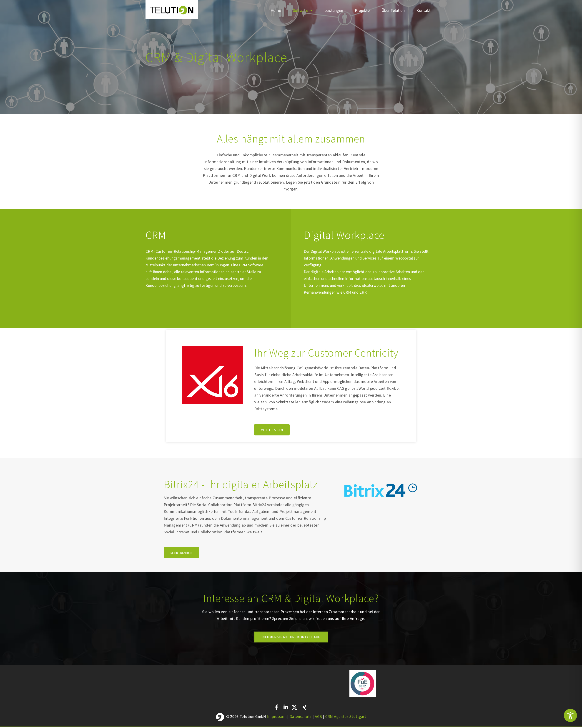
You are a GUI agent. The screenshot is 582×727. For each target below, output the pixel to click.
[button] (302, 10)
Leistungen (333, 10)
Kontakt (423, 10)
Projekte (362, 10)
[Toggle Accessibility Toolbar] (570, 715)
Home (276, 10)
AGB (319, 716)
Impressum (276, 716)
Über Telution (393, 10)
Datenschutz (301, 716)
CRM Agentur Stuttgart (345, 716)
